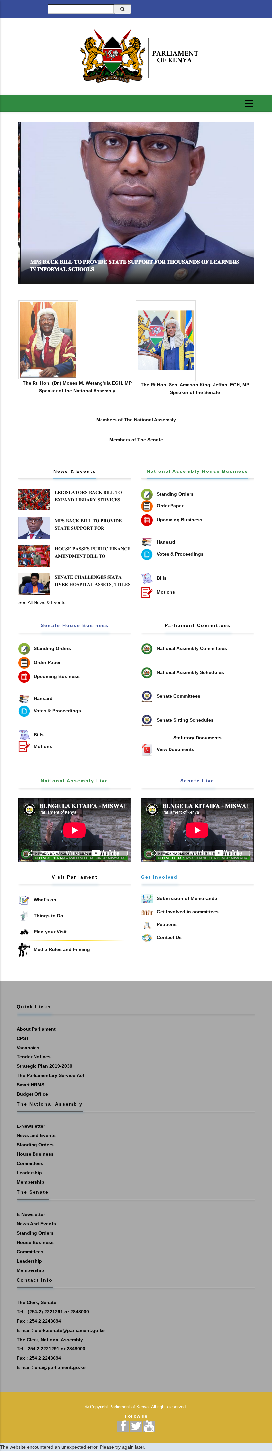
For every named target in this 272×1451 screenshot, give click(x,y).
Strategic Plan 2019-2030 (44, 1066)
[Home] (136, 56)
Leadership (29, 1172)
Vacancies (28, 1047)
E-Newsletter (31, 1126)
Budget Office (32, 1094)
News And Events (36, 1223)
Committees (30, 1163)
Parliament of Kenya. (129, 1406)
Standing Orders (35, 1144)
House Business (35, 1154)
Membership (30, 1182)
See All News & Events (41, 602)
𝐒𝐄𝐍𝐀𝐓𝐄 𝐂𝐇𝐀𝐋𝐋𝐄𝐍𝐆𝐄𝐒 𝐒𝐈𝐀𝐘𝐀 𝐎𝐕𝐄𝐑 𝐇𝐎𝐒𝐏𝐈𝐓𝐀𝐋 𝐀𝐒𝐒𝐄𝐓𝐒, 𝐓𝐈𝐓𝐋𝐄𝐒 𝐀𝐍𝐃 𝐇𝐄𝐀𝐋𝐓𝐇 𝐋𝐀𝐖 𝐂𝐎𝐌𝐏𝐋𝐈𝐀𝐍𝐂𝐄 (93, 584)
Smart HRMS (30, 1084)
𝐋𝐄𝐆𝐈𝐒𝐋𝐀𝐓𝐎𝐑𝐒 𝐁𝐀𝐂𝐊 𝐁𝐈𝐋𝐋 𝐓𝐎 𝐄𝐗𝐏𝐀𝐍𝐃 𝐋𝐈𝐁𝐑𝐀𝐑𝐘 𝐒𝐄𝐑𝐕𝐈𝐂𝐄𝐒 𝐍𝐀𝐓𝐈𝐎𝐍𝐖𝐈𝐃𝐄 (88, 500)
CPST (23, 1038)
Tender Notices (34, 1056)
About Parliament (36, 1029)
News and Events (36, 1135)
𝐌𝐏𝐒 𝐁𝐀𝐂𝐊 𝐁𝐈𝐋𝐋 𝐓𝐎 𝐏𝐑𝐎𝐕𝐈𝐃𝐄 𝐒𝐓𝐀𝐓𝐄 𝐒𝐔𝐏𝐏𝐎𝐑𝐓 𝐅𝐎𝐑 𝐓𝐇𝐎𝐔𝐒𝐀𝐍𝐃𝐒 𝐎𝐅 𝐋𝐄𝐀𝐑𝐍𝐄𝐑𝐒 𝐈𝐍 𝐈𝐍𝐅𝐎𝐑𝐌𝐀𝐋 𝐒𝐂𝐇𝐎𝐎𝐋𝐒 (89, 531)
